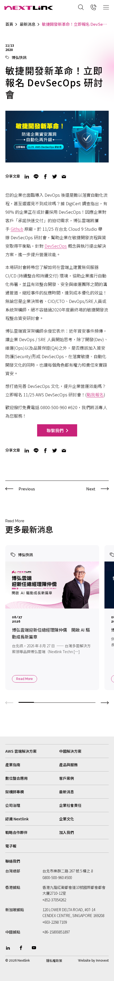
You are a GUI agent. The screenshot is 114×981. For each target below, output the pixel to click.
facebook (45, 176)
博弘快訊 (19, 57)
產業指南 (12, 764)
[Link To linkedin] (8, 947)
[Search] (81, 7)
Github (17, 229)
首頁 (9, 24)
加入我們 (66, 832)
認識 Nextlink (17, 818)
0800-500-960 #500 (57, 877)
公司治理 (12, 805)
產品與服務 (68, 764)
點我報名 (95, 394)
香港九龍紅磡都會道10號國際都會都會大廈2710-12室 (74, 890)
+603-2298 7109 (54, 922)
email (64, 176)
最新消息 (28, 24)
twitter (54, 176)
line (36, 176)
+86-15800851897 (56, 932)
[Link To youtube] (34, 947)
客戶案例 (66, 778)
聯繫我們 (55, 430)
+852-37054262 (54, 899)
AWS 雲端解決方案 (21, 751)
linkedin (26, 176)
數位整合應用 (16, 778)
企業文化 (66, 818)
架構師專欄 (14, 791)
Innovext (102, 960)
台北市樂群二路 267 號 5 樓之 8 (67, 870)
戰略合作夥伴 (16, 832)
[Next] (105, 702)
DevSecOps (56, 246)
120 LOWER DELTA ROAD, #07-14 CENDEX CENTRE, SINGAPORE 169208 (73, 912)
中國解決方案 (70, 751)
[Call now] (94, 7)
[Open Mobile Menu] (106, 7)
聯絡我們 (12, 861)
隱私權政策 (54, 960)
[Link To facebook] (21, 947)
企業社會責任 (70, 805)
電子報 (10, 846)
